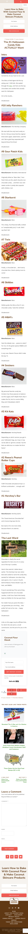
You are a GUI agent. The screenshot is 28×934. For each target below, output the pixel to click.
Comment (4, 801)
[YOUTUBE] (18, 908)
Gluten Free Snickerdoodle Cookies (5, 780)
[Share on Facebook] (12, 690)
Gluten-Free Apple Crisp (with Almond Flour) (21, 780)
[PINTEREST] (15, 908)
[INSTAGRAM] (12, 908)
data (10, 86)
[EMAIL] (9, 908)
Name (3, 829)
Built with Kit (14, 681)
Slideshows (20, 697)
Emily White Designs (14, 931)
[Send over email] (12, 693)
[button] (14, 653)
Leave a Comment (19, 39)
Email (3, 838)
